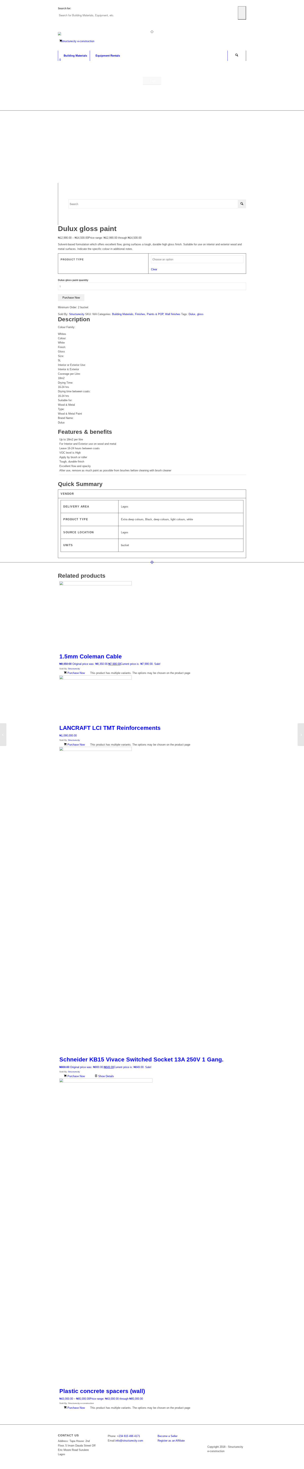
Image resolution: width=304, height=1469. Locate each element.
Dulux (192, 314)
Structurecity (76, 314)
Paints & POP (155, 314)
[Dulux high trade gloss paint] (3, 734)
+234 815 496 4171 (128, 1436)
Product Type (72, 259)
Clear (154, 269)
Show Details (105, 1076)
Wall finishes (172, 314)
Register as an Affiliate (171, 1440)
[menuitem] (74, 56)
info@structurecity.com (129, 1440)
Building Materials (122, 314)
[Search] (236, 56)
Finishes (140, 314)
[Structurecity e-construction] (76, 41)
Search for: (64, 8)
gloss (200, 314)
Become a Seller (167, 1436)
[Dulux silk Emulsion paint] (301, 734)
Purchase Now (71, 297)
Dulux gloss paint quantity (73, 280)
